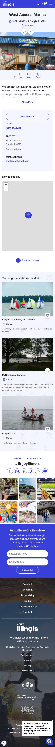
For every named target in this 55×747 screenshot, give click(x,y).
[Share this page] (31, 32)
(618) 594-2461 (13, 128)
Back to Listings (30, 260)
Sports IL (27, 584)
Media (27, 601)
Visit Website (27, 116)
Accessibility (27, 595)
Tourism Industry (27, 606)
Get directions (13, 149)
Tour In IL (28, 612)
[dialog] (3, 743)
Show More (28, 102)
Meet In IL (27, 590)
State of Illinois (27, 655)
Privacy (27, 660)
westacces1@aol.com (17, 161)
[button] (28, 215)
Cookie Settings (28, 671)
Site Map (27, 665)
